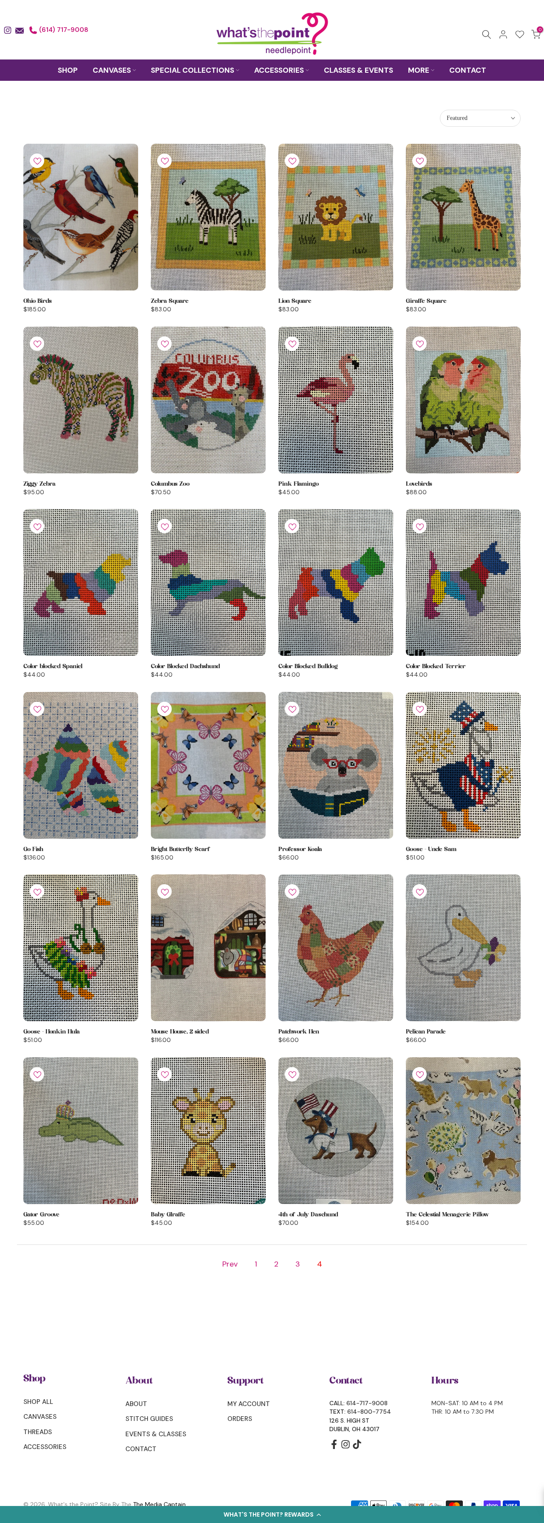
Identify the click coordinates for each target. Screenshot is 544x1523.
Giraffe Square (426, 301)
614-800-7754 (369, 1411)
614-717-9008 (367, 1403)
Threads (37, 1432)
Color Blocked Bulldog (308, 666)
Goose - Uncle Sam (431, 849)
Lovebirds (419, 484)
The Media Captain (159, 1504)
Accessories (44, 1447)
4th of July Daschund (308, 1215)
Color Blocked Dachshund (185, 666)
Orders (239, 1419)
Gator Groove (41, 1215)
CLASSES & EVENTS (358, 70)
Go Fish (33, 849)
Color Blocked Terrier (436, 666)
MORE (418, 70)
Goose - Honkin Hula (51, 1032)
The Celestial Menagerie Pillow (447, 1215)
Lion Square (295, 301)
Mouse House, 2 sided (180, 1032)
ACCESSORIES (279, 70)
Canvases (40, 1416)
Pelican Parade (426, 1032)
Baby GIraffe (168, 1215)
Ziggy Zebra (39, 484)
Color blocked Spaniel (52, 666)
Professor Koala (300, 849)
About (136, 1404)
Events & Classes (155, 1434)
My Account (248, 1404)
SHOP (68, 70)
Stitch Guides (149, 1419)
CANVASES (112, 70)
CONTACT (467, 70)
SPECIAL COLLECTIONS (192, 70)
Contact (140, 1449)
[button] (272, 1514)
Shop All (38, 1402)
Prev (230, 1264)
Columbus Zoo (170, 484)
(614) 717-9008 (62, 30)
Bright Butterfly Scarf (180, 849)
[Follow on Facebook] (334, 1447)
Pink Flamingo (298, 484)
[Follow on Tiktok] (357, 1447)
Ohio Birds (37, 301)
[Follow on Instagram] (345, 1447)
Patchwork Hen (298, 1032)
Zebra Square (170, 301)
